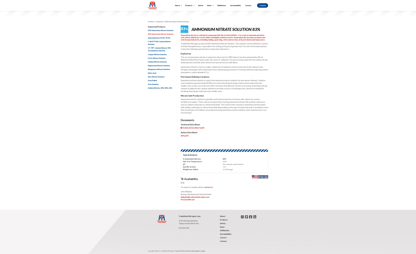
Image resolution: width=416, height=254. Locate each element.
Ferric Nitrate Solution (157, 58)
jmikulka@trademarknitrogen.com (195, 197)
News (209, 5)
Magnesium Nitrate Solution (159, 66)
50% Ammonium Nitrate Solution (161, 30)
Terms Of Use (180, 251)
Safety (200, 5)
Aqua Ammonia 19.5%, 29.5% (159, 38)
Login (203, 251)
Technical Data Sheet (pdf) (193, 128)
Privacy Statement (193, 251)
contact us (208, 187)
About (177, 5)
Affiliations (221, 5)
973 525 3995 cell (187, 200)
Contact (262, 5)
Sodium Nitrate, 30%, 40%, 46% (160, 88)
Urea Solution (153, 84)
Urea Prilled (152, 80)
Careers (248, 5)
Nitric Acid (152, 73)
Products (188, 5)
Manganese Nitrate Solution (159, 69)
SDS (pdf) (184, 136)
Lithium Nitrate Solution (157, 62)
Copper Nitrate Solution (157, 54)
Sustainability (235, 5)
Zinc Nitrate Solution (156, 77)
